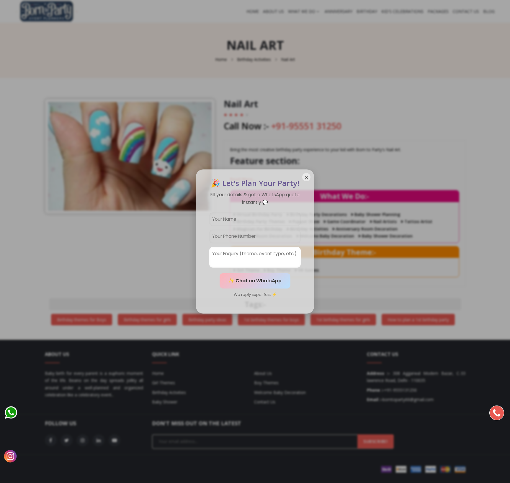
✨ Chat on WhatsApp (255, 280)
